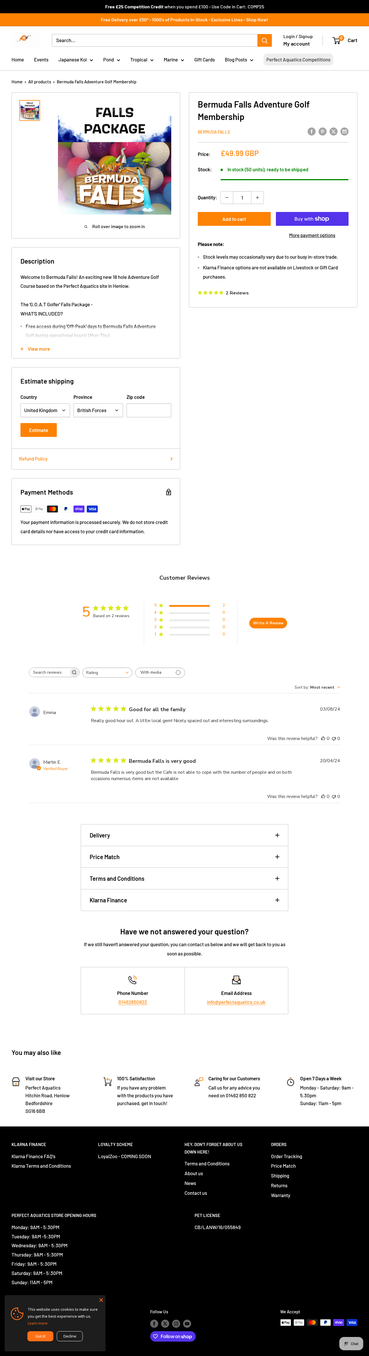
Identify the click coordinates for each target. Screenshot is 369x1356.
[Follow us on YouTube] (187, 1323)
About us (193, 1173)
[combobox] (107, 673)
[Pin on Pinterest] (323, 131)
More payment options (312, 235)
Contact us (195, 1193)
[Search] (264, 40)
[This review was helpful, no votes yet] (323, 738)
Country (28, 397)
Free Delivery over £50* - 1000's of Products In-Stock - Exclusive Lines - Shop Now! (184, 19)
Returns (279, 1185)
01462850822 (132, 1002)
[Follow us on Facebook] (154, 1323)
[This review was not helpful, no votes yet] (334, 738)
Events (41, 59)
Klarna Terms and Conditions (41, 1166)
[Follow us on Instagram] (176, 1323)
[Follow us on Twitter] (165, 1323)
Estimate (38, 430)
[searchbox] (49, 672)
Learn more (38, 1323)
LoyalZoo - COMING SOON (124, 1156)
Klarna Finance (108, 900)
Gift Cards (204, 59)
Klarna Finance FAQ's (33, 1156)
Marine (171, 59)
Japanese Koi (73, 59)
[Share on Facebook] (312, 131)
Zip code (136, 397)
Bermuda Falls (214, 131)
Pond (108, 59)
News (190, 1183)
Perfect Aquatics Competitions (298, 59)
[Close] (101, 1299)
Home (18, 59)
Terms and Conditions (117, 878)
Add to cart (234, 219)
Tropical (138, 59)
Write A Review (268, 623)
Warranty (280, 1195)
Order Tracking (286, 1156)
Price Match (105, 856)
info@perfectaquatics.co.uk (236, 1002)
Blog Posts (236, 59)
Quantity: (207, 197)
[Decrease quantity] (227, 197)
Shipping (280, 1175)
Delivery (100, 835)
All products (39, 81)
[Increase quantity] (257, 197)
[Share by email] (344, 131)
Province (83, 397)
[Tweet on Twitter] (334, 131)
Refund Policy (33, 458)
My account (296, 43)
